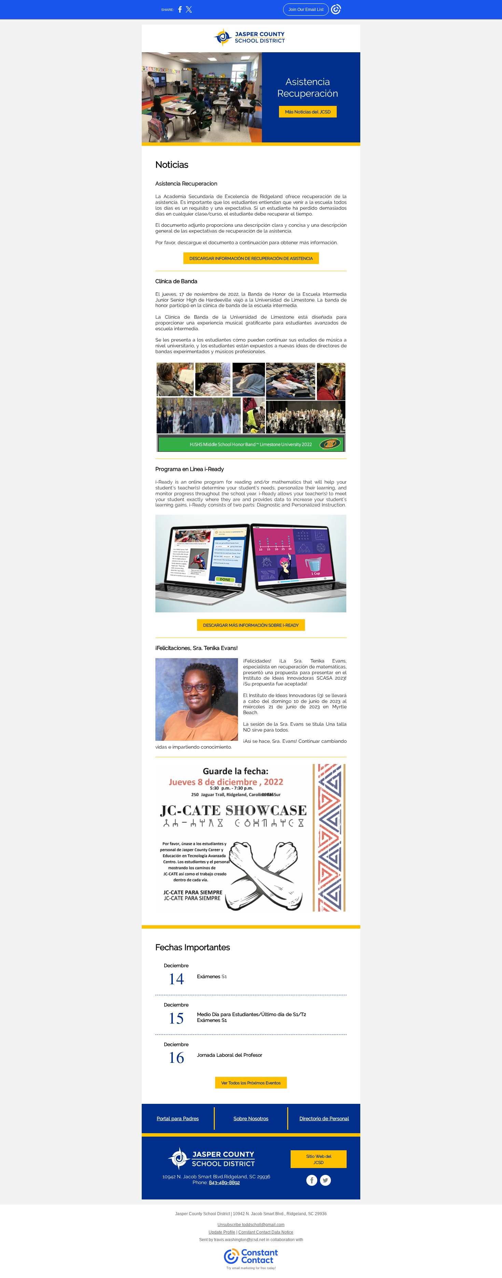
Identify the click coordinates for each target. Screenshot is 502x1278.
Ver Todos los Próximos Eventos (251, 1083)
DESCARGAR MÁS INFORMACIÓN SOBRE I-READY (251, 625)
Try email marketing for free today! (251, 1268)
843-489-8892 (224, 1182)
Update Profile (222, 1232)
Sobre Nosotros (251, 1118)
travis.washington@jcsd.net (239, 1239)
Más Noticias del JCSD (308, 111)
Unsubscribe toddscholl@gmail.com (251, 1224)
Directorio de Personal (324, 1118)
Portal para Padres (178, 1118)
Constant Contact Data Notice (265, 1232)
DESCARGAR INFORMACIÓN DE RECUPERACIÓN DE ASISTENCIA (251, 258)
